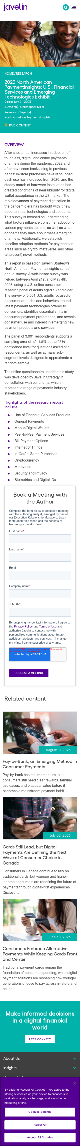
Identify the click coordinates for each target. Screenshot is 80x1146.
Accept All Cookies (40, 1137)
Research (24, 73)
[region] (40, 1111)
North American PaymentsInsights (27, 117)
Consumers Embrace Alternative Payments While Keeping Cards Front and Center (40, 954)
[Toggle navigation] (73, 7)
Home (9, 73)
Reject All (40, 1124)
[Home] (15, 6)
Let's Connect (40, 1039)
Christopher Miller (32, 106)
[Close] (75, 1083)
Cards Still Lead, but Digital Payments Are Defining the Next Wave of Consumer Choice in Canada (34, 854)
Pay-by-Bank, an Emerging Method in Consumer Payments (40, 763)
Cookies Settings (39, 1111)
